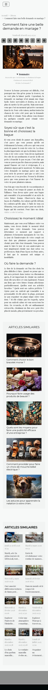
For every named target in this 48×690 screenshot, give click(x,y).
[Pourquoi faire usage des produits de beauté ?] (24, 379)
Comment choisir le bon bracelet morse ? (20, 361)
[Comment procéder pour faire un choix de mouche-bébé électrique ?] (24, 450)
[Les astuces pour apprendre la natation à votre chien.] (24, 486)
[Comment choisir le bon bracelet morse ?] (24, 345)
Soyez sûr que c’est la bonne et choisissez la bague (23, 77)
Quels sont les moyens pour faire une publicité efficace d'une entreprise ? (22, 430)
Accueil (4, 15)
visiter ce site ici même (13, 212)
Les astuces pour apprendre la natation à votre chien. (23, 502)
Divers (13, 15)
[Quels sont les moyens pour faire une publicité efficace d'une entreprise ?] (24, 413)
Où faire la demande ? (23, 83)
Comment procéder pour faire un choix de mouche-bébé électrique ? (23, 467)
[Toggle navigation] (6, 4)
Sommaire (24, 74)
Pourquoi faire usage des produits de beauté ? (21, 395)
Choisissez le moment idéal (23, 80)
